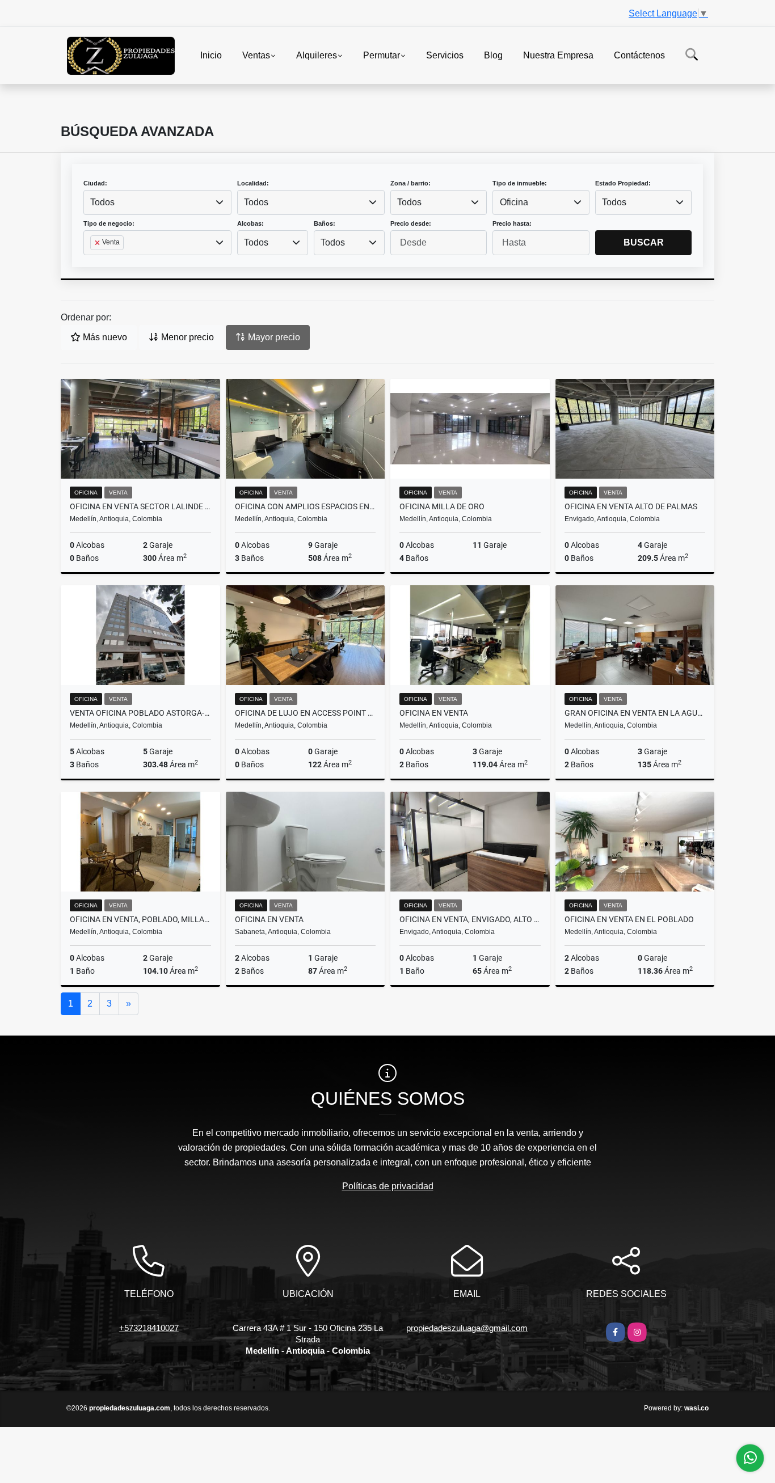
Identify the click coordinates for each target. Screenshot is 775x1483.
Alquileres (316, 55)
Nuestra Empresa (558, 55)
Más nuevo (104, 337)
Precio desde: (410, 223)
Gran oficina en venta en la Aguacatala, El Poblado (635, 712)
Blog (493, 55)
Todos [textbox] (102, 202)
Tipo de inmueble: (519, 183)
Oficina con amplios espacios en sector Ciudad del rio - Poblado (305, 506)
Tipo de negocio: (108, 223)
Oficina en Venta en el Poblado (629, 919)
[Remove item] (98, 243)
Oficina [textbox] (514, 202)
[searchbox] (93, 260)
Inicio (211, 55)
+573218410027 (149, 1328)
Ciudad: (95, 183)
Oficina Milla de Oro (442, 506)
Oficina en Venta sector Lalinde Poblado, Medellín (140, 506)
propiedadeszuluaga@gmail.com (467, 1328)
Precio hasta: (512, 223)
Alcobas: (250, 223)
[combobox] (157, 202)
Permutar (381, 55)
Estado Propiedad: (623, 183)
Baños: (324, 223)
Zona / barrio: (410, 183)
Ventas (256, 55)
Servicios (445, 55)
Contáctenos (639, 55)
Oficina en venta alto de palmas (631, 506)
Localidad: (253, 183)
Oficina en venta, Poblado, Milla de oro (140, 919)
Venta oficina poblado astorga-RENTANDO (140, 712)
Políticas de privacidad (387, 1186)
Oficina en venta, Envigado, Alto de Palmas (470, 919)
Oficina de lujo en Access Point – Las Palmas (305, 712)
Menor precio (186, 337)
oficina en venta (433, 712)
